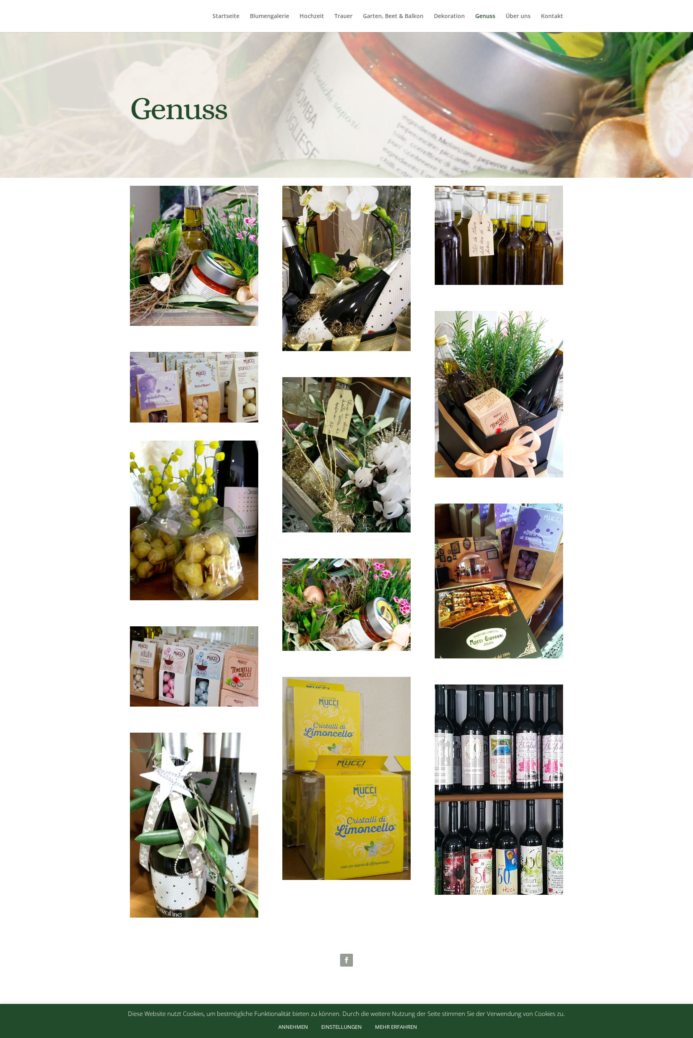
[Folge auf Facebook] (346, 960)
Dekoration (449, 16)
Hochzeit (312, 16)
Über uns (518, 16)
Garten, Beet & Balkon (393, 16)
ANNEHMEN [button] (293, 1026)
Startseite (226, 16)
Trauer (343, 16)
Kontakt (552, 16)
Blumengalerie (269, 16)
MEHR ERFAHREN (396, 1026)
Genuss (485, 16)
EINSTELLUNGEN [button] (341, 1026)
